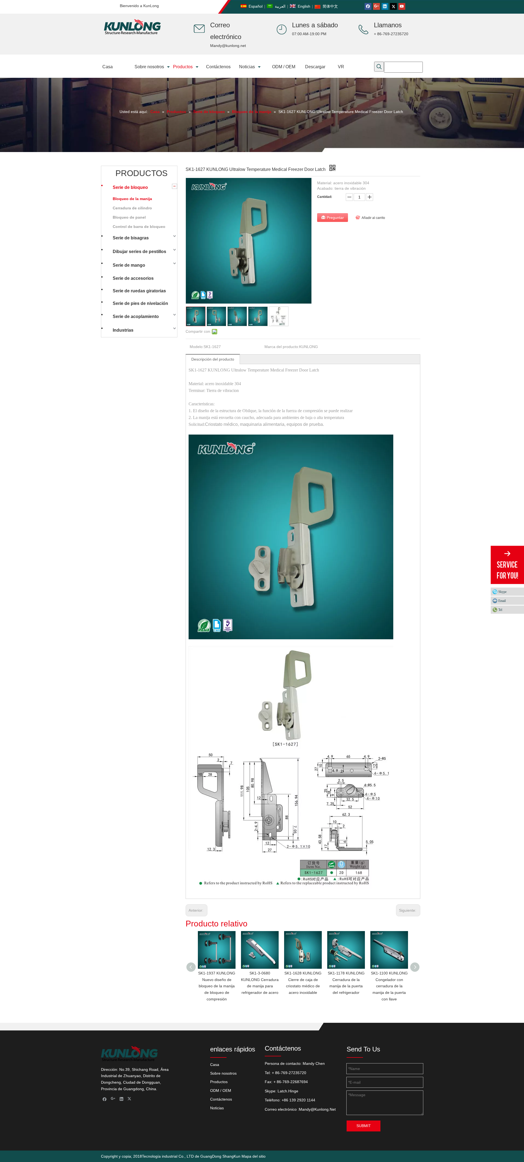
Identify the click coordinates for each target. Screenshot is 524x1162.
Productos (219, 1082)
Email (502, 600)
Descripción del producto (212, 359)
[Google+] (376, 6)
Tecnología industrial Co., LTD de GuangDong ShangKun (191, 1156)
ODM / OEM (220, 1090)
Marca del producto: (281, 346)
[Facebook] (368, 6)
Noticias (217, 1108)
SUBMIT (363, 1126)
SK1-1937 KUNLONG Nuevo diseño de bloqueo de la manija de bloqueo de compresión (216, 986)
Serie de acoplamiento (136, 316)
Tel (500, 609)
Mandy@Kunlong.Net (317, 1109)
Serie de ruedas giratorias (139, 291)
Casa (214, 1064)
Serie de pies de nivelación (140, 303)
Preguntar (335, 217)
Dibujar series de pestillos (139, 251)
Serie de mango (129, 265)
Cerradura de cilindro (132, 208)
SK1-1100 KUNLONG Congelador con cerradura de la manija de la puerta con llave (389, 986)
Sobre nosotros (223, 1073)
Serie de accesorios (133, 278)
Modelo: (197, 346)
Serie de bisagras (131, 238)
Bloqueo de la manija (132, 199)
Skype (502, 591)
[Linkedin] (385, 6)
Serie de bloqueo (130, 187)
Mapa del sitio (254, 1156)
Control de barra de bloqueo (139, 226)
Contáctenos (221, 1099)
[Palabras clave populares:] (379, 67)
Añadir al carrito (373, 218)
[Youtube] (401, 6)
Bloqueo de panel (129, 217)
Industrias (123, 330)
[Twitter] (393, 6)
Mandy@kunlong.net (228, 45)
